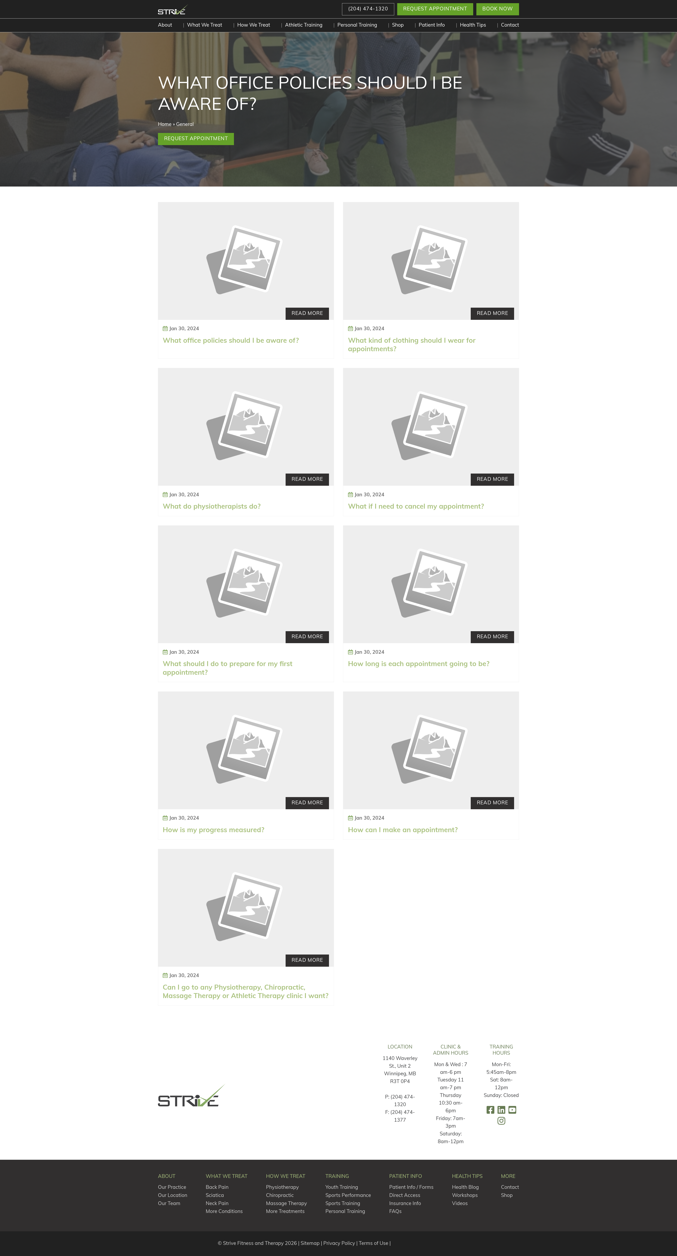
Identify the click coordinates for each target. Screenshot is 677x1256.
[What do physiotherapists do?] (246, 427)
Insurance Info (405, 1203)
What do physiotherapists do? (212, 507)
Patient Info (432, 25)
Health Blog (465, 1187)
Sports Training (342, 1203)
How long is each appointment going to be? (418, 664)
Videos (460, 1203)
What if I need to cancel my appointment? (416, 507)
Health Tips (473, 25)
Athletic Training (303, 25)
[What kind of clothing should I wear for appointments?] (431, 261)
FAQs (395, 1211)
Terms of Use (373, 1243)
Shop (398, 25)
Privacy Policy (339, 1243)
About (165, 25)
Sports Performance (348, 1195)
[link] (490, 1110)
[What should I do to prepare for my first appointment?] (246, 584)
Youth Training (341, 1187)
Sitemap (310, 1243)
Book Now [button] (497, 9)
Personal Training (357, 25)
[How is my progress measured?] (246, 750)
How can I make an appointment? (403, 830)
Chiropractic (280, 1195)
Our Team (169, 1203)
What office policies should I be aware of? (231, 341)
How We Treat (253, 25)
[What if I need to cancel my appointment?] (431, 427)
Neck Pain (217, 1203)
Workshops (465, 1195)
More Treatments (285, 1211)
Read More (307, 313)
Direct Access (404, 1195)
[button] (368, 9)
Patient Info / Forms (411, 1187)
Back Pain (217, 1187)
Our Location (172, 1195)
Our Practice (172, 1187)
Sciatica (215, 1195)
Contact (510, 25)
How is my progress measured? (213, 830)
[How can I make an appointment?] (431, 750)
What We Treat (204, 25)
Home (165, 124)
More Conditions (224, 1211)
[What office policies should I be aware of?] (246, 261)
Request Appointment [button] (435, 9)
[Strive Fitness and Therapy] (192, 1095)
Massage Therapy (286, 1203)
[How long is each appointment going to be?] (431, 584)
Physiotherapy (282, 1187)
